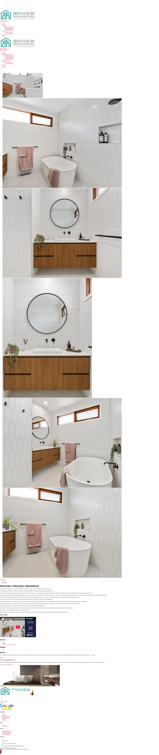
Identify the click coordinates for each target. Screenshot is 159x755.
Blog (3, 34)
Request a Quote (3, 20)
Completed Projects (9, 32)
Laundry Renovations (9, 29)
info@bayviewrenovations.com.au (9, 743)
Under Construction (9, 33)
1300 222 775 (5, 740)
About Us (4, 24)
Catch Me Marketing (24, 749)
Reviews (4, 65)
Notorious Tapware (6, 60)
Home (3, 23)
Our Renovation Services (7, 54)
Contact (4, 36)
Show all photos (3, 579)
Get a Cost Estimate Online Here (6, 664)
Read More (93, 654)
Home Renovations (9, 30)
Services (4, 25)
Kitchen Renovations (9, 28)
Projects (4, 31)
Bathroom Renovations (9, 27)
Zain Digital (7, 749)
